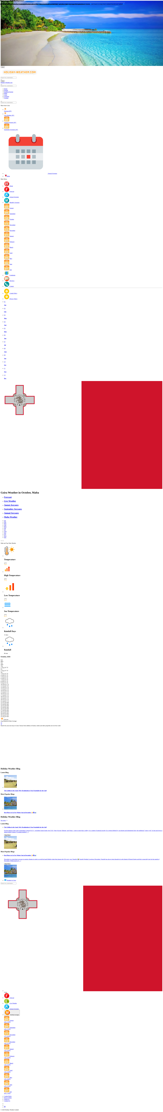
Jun (5, 528)
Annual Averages (11, 513)
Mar (5, 523)
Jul (5, 530)
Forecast (8, 497)
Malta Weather (10, 517)
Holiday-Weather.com (6, 82)
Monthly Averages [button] (14, 202)
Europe (6, 90)
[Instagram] (83, 1107)
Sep (5, 533)
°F (1, 724)
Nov (5, 536)
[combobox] (8, 78)
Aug (5, 531)
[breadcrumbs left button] (1, 101)
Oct (5, 534)
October (6, 98)
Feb (5, 522)
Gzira (5, 95)
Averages (6, 96)
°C (1, 722)
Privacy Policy (8, 1097)
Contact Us (7, 1101)
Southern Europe (8, 92)
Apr (5, 525)
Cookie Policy (8, 1096)
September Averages (13, 509)
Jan (5, 520)
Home (5, 89)
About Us (6, 1099)
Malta (5, 93)
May (5, 526)
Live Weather (10, 501)
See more (3, 820)
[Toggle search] (1, 84)
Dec (5, 537)
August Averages (11, 505)
